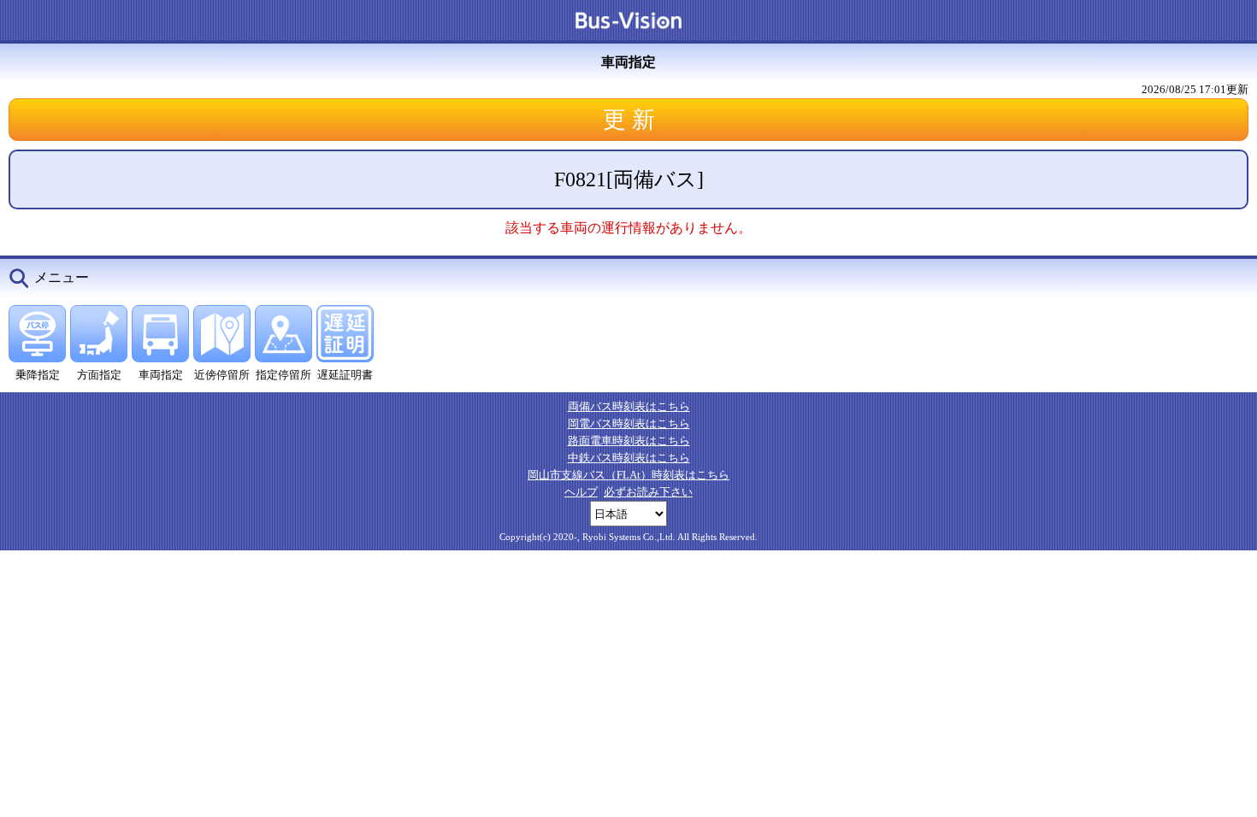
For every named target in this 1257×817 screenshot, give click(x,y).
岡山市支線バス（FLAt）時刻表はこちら (628, 474)
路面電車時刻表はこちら (629, 440)
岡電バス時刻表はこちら (629, 423)
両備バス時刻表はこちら (629, 406)
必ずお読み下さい (648, 491)
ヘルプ (581, 491)
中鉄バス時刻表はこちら (629, 457)
